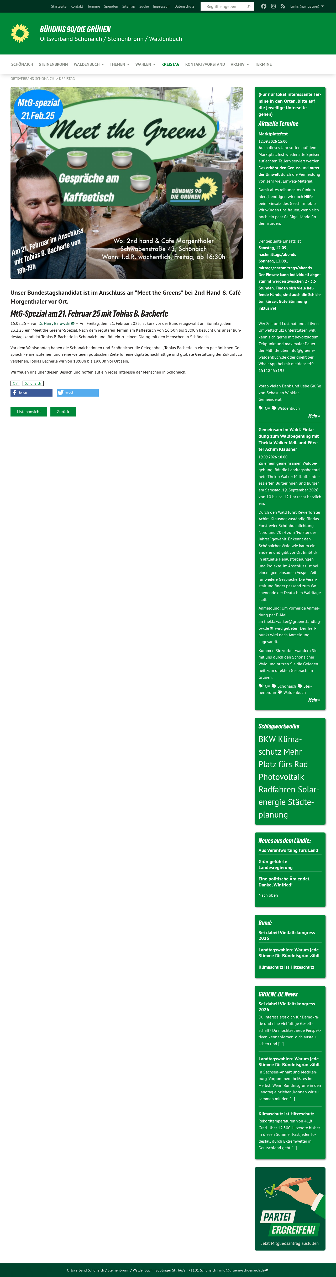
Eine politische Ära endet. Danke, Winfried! (284, 882)
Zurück (63, 411)
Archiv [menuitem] (238, 64)
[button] (31, 393)
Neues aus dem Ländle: (285, 840)
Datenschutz (184, 6)
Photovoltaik (281, 776)
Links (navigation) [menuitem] (304, 6)
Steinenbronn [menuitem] (53, 64)
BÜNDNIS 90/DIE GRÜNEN (75, 29)
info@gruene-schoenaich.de (242, 1270)
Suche (144, 6)
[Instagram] (273, 6)
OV (15, 383)
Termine (93, 6)
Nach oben (268, 895)
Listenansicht (29, 411)
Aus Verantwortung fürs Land (288, 850)
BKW (268, 739)
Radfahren (278, 789)
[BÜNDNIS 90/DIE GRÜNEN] (19, 33)
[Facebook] (264, 6)
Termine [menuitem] (263, 64)
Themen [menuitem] (117, 64)
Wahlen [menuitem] (143, 64)
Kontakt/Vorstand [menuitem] (205, 64)
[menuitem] (58, 6)
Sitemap (128, 6)
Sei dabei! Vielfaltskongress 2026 (287, 935)
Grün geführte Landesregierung (276, 864)
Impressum (161, 6)
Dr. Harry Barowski (54, 323)
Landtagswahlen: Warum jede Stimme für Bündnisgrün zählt (289, 953)
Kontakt (77, 6)
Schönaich (33, 383)
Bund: (265, 923)
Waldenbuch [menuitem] (86, 64)
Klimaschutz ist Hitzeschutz (286, 967)
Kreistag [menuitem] (170, 64)
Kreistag (67, 78)
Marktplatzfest (273, 134)
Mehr (312, 415)
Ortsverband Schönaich (32, 78)
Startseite (58, 6)
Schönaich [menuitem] (22, 64)
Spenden (111, 6)
